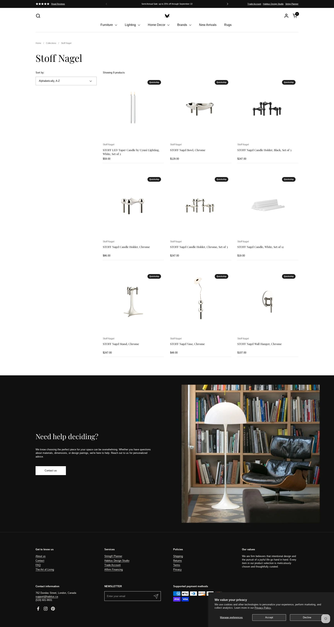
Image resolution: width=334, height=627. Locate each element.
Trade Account (254, 4)
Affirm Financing (113, 569)
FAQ (38, 565)
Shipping (178, 556)
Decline (307, 617)
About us (41, 556)
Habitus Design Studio (273, 4)
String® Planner (113, 556)
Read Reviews (58, 4)
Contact (40, 560)
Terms (176, 565)
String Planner (291, 4)
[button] (38, 15)
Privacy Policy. (263, 607)
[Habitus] (167, 16)
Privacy (177, 569)
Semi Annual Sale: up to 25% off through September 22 (167, 4)
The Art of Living (45, 569)
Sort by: (40, 72)
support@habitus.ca (47, 596)
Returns (177, 560)
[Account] (286, 15)
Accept (269, 617)
